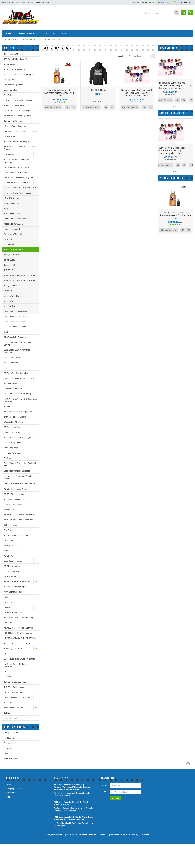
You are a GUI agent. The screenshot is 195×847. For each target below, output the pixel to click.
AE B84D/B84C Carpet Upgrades (18, 141)
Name (104, 785)
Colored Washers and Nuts (15, 316)
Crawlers (7, 607)
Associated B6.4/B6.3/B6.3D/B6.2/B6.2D (20, 187)
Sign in (30, 2)
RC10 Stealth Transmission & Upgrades (20, 131)
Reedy (6, 753)
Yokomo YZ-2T (10, 301)
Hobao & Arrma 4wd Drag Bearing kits (19, 378)
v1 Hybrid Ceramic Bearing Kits (27, 39)
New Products (10, 509)
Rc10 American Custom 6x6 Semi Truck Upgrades (20, 400)
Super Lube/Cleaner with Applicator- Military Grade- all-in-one (59, 92)
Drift (5, 653)
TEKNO (7, 712)
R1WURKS (8, 748)
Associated (8, 743)
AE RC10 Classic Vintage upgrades (19, 110)
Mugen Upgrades (11, 383)
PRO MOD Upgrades (12, 442)
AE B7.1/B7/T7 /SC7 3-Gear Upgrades (19, 74)
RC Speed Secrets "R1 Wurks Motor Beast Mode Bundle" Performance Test (73, 818)
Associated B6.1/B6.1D (13, 223)
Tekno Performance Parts (14, 707)
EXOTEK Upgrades (12, 432)
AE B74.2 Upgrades (12, 566)
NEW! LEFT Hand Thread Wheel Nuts (19, 514)
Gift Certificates (8, 2)
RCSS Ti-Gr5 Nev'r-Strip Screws (17, 581)
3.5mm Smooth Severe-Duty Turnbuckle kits (20, 464)
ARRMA (7, 458)
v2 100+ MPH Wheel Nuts (14, 321)
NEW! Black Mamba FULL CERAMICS (20, 638)
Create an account (42, 2)
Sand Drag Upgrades (13, 447)
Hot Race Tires (10, 136)
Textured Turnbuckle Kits (14, 105)
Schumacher (9, 244)
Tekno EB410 (9, 259)
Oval (6, 332)
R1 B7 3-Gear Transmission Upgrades (19, 393)
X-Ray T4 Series (10, 285)
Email (104, 791)
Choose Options (52, 107)
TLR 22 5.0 (8, 270)
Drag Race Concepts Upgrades (17, 470)
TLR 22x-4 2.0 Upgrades (14, 120)
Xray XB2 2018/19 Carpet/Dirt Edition (19, 275)
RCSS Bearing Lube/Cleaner (16, 311)
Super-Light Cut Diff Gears (15, 648)
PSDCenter (144, 834)
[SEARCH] (176, 13)
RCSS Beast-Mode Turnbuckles (17, 697)
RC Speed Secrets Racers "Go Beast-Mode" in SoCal (71, 803)
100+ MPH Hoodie (98, 89)
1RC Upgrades (10, 64)
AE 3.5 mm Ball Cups (12, 427)
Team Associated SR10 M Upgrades (19, 437)
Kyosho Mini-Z (10, 602)
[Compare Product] (183, 12)
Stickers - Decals (11, 718)
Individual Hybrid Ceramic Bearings (18, 192)
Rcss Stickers (9, 622)
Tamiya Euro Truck (11, 254)
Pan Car (7, 530)
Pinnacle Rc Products (13, 388)
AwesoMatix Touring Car (14, 234)
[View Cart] (190, 12)
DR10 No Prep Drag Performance (18, 633)
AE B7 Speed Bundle (12, 357)
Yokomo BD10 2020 (12, 213)
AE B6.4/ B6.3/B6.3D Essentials (17, 643)
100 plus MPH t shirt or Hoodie (16, 535)
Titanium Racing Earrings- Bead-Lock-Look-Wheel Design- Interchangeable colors (136, 92)
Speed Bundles (10, 90)
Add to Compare (73, 107)
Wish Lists (165, 2)
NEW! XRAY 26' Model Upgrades (17, 115)
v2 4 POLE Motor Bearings (15, 326)
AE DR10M (8, 555)
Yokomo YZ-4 (9, 306)
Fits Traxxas (9, 154)
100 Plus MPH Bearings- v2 (15, 59)
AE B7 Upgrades (11, 362)
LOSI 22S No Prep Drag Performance (19, 658)
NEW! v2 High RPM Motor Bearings (18, 627)
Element (7, 676)
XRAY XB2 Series (11, 198)
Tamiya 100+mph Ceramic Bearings (19, 617)
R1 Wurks (8, 95)
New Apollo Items (11, 545)
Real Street (8, 540)
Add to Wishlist (67, 107)
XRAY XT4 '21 (10, 208)
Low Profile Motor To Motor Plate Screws (17, 343)
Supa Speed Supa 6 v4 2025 (16, 172)
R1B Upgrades (10, 79)
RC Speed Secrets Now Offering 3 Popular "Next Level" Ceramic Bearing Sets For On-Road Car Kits (72, 787)
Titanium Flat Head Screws (15, 416)
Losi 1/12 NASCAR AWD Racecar (18, 100)
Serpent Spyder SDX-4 (13, 229)
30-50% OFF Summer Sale (15, 69)
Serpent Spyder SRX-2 (13, 249)
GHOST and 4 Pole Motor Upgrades (19, 177)
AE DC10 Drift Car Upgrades (16, 373)
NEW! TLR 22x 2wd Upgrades (16, 167)
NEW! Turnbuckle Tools (13, 692)
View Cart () (184, 2)
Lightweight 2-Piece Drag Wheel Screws (17, 477)
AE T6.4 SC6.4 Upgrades (14, 494)
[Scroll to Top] (188, 763)
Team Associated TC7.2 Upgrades (18, 411)
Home (7, 39)
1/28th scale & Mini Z (12, 54)
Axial (6, 671)
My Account (20, 2)
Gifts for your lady (11, 524)
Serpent (7, 550)
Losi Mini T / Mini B (12, 571)
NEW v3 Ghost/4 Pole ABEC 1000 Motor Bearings (20, 147)
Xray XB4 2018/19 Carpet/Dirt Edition (19, 280)
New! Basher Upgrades (13, 591)
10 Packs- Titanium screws (15, 499)
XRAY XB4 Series (11, 203)
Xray (6, 367)
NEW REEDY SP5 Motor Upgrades (18, 519)
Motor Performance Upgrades (16, 586)
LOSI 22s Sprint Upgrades (15, 126)
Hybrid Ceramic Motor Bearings (17, 218)
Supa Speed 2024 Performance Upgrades (17, 351)
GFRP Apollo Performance (15, 337)
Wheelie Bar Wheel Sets (14, 422)
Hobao (7, 597)
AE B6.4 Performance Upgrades (17, 488)
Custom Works (10, 576)
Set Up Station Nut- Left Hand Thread (19, 483)
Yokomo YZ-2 (9, 290)
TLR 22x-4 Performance (14, 687)
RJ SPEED (8, 406)
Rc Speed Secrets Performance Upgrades (17, 665)
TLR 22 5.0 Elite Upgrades (15, 681)
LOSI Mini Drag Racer (13, 504)
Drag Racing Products (13, 560)
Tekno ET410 (9, 265)
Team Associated (11, 702)
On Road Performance (13, 612)
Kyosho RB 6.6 (10, 239)
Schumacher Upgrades (13, 84)
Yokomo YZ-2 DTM (11, 296)
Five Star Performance (13, 453)
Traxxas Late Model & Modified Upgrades (16, 160)
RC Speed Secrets (11, 732)
